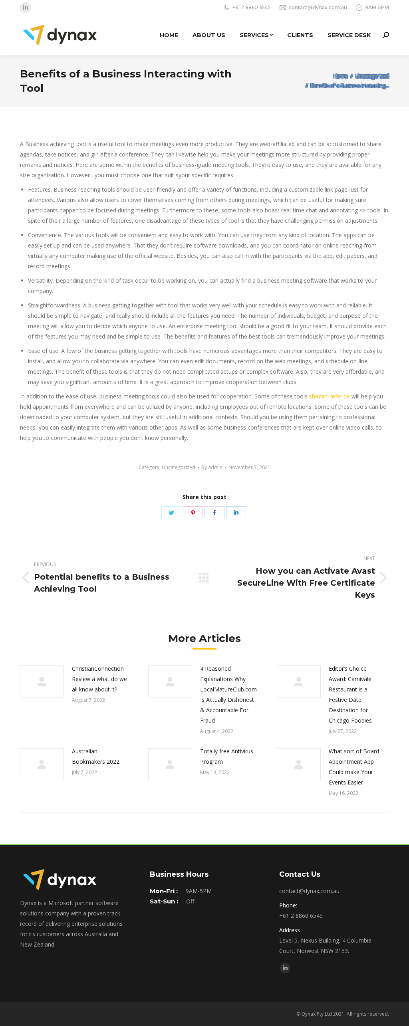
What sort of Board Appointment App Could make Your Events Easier (354, 766)
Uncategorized (178, 467)
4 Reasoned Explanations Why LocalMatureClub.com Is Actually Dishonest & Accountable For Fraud (228, 694)
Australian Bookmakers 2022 (95, 756)
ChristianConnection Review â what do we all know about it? (99, 679)
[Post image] (42, 681)
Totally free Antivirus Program (226, 756)
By (211, 467)
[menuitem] (169, 35)
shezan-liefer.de (329, 396)
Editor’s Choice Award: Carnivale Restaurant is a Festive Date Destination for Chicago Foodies (350, 694)
